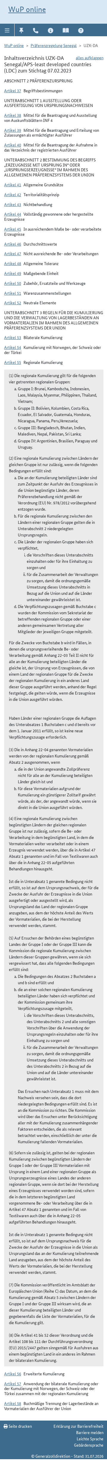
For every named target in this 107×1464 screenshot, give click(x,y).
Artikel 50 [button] (12, 283)
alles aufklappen (89, 58)
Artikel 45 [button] (12, 229)
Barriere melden (89, 1432)
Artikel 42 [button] (12, 194)
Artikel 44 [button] (12, 214)
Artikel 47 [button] (12, 253)
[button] (7, 30)
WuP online (27, 9)
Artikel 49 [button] (12, 273)
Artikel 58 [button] (12, 1403)
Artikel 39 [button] (12, 130)
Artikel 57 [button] (12, 1383)
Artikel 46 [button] (12, 244)
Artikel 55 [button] (12, 362)
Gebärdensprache (88, 1445)
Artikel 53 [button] (12, 337)
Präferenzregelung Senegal (54, 45)
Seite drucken (20, 1426)
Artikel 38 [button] (12, 115)
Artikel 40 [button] (12, 145)
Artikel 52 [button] (12, 302)
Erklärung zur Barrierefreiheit (78, 1426)
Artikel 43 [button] (12, 204)
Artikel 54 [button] (12, 347)
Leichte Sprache (90, 1439)
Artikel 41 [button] (12, 184)
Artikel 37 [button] (12, 90)
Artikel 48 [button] (12, 263)
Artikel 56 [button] (12, 1374)
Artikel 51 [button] (12, 293)
